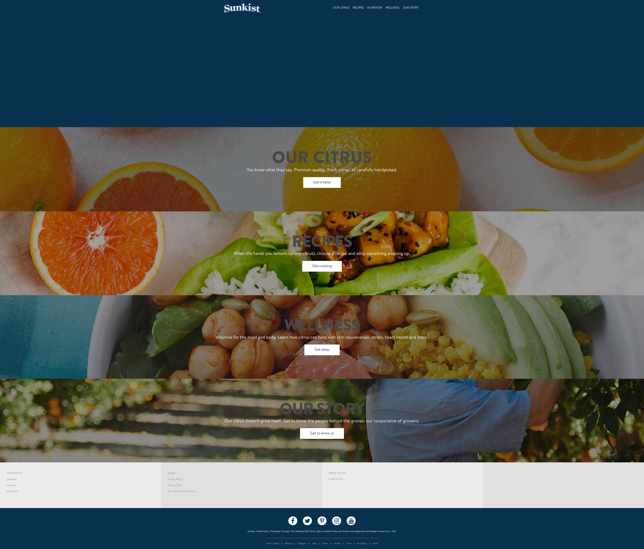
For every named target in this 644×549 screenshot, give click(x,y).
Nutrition (374, 8)
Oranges (12, 479)
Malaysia (288, 544)
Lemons (11, 485)
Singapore (302, 544)
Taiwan (375, 544)
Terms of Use (175, 485)
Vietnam (337, 544)
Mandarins (13, 491)
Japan (314, 544)
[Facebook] (293, 520)
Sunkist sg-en (247, 8)
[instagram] (336, 520)
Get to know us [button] (322, 433)
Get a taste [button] (322, 182)
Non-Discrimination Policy (182, 491)
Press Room (337, 473)
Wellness (392, 8)
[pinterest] (322, 520)
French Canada (272, 544)
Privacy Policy (175, 479)
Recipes (358, 8)
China (348, 544)
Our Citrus (341, 8)
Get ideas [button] (321, 350)
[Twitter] (307, 520)
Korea (325, 544)
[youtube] (351, 520)
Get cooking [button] (322, 266)
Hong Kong (362, 544)
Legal (172, 473)
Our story (410, 8)
